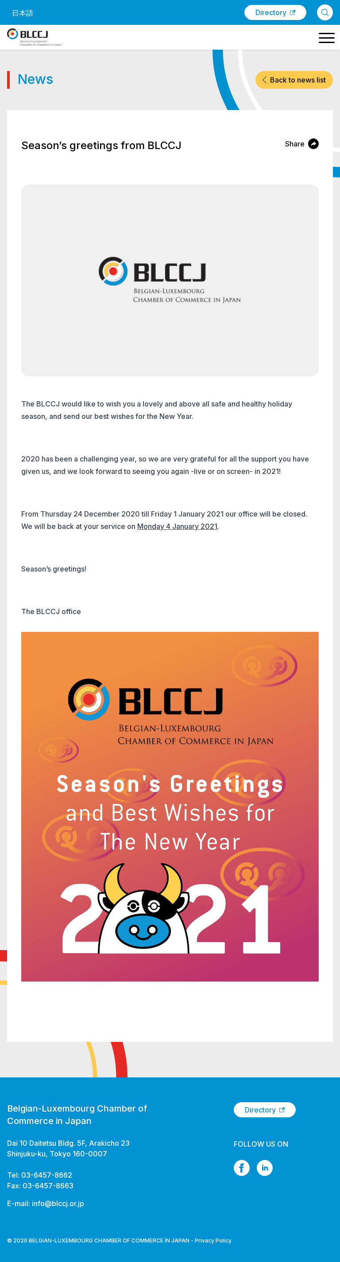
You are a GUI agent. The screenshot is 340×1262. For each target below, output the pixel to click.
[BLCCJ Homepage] (34, 37)
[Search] (325, 12)
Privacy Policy (213, 1240)
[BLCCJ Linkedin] (265, 1168)
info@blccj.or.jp (58, 1203)
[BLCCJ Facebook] (242, 1168)
